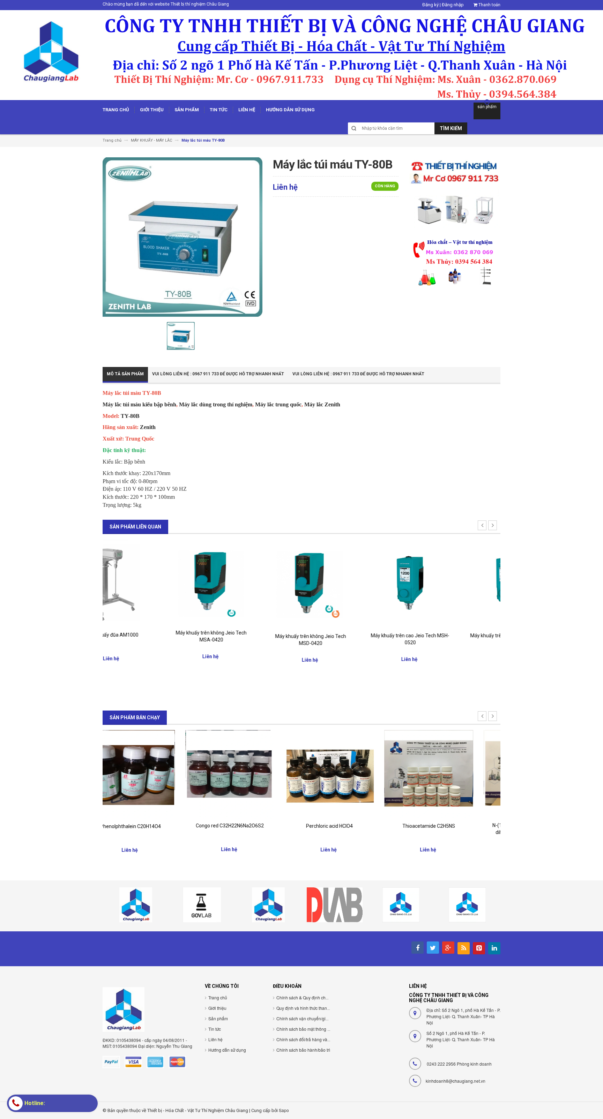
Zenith (148, 427)
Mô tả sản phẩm (125, 373)
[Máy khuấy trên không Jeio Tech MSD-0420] (251, 583)
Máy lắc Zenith (322, 404)
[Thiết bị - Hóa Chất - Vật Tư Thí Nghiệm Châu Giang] (301, 54)
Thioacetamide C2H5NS (351, 826)
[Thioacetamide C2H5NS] (351, 774)
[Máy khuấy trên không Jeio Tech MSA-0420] (152, 582)
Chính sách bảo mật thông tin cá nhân (312, 1029)
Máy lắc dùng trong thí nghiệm (215, 404)
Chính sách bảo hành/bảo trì (303, 1050)
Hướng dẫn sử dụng (227, 1050)
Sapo (284, 1110)
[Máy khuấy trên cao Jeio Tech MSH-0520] (351, 583)
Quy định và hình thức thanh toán (307, 1008)
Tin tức (214, 1029)
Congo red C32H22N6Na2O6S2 (152, 825)
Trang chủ (217, 997)
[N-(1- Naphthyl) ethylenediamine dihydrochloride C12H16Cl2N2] (450, 773)
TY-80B (130, 416)
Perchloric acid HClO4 (252, 826)
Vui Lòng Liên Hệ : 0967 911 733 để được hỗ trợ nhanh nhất (218, 373)
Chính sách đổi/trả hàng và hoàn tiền (311, 1039)
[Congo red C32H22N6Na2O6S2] (152, 773)
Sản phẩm (218, 1018)
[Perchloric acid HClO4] (251, 773)
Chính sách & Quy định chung (304, 997)
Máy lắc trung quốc (278, 404)
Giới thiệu (217, 1008)
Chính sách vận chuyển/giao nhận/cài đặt (315, 1018)
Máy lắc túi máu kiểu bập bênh (139, 404)
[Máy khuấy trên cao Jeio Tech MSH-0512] (450, 583)
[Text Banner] (454, 261)
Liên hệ (215, 1039)
